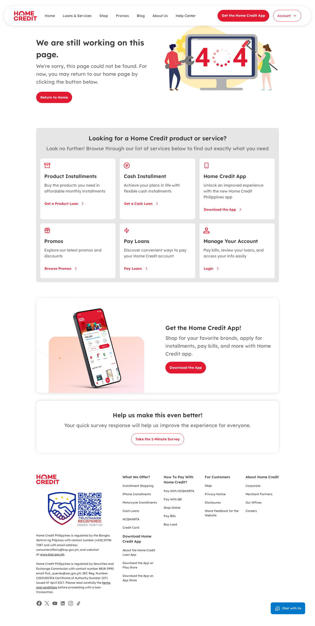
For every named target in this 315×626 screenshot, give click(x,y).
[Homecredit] (47, 482)
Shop (103, 16)
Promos (122, 16)
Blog (141, 16)
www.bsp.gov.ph (52, 554)
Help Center (186, 16)
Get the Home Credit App (243, 15)
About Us (160, 16)
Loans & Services (77, 16)
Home (50, 16)
